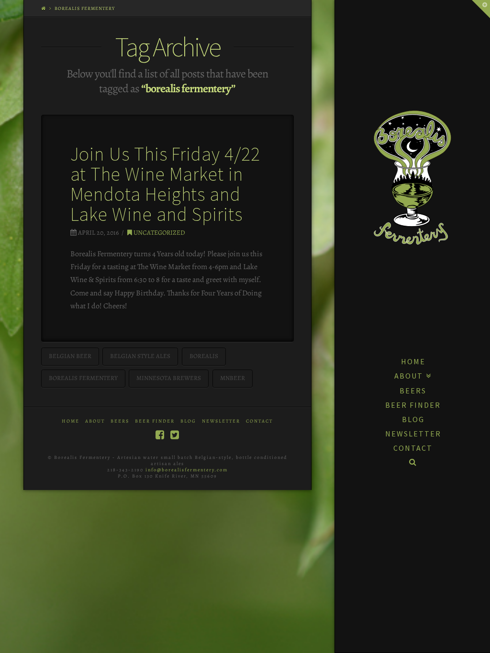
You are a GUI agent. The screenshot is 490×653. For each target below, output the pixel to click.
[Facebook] (160, 435)
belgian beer (70, 356)
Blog (188, 421)
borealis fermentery (83, 378)
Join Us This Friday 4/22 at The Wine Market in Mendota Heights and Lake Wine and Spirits (165, 184)
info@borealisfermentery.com (186, 470)
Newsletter (221, 421)
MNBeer (232, 378)
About (95, 421)
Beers (120, 421)
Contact (259, 421)
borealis (203, 356)
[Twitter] (174, 435)
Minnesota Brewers (168, 378)
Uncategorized (158, 232)
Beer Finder (155, 421)
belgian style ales (140, 356)
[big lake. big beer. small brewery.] (412, 177)
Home (70, 421)
